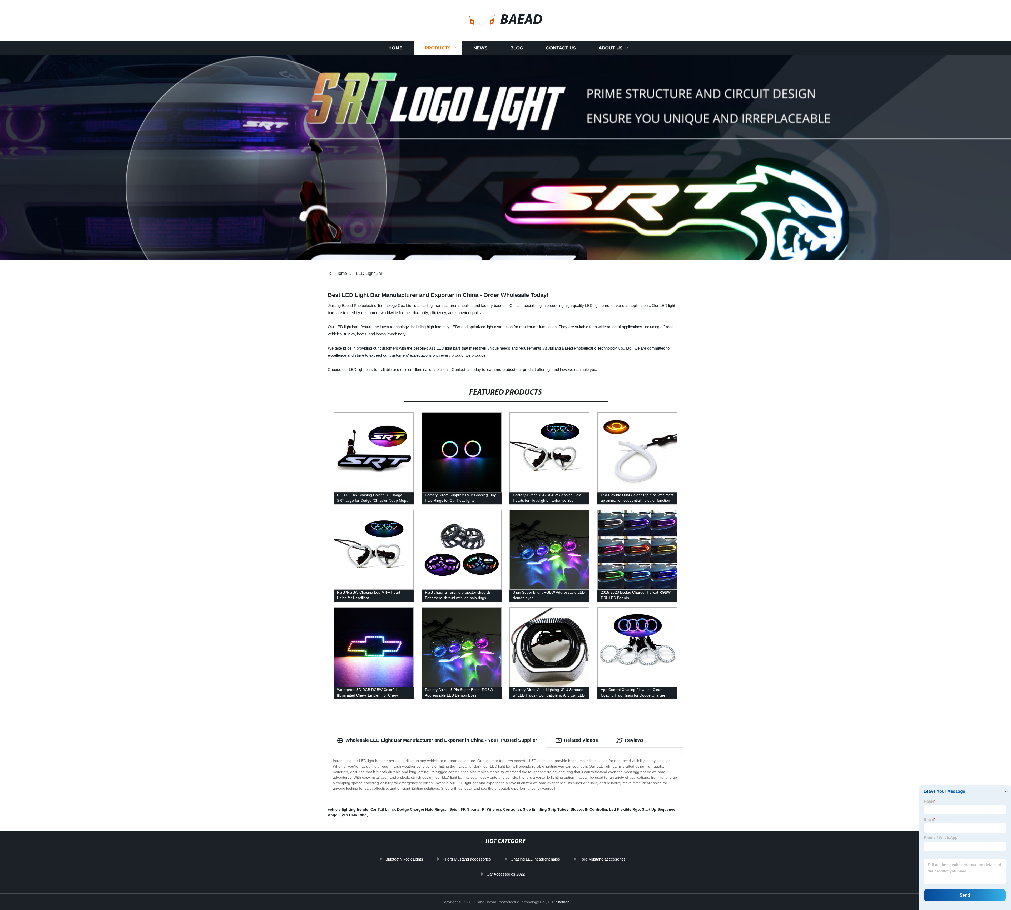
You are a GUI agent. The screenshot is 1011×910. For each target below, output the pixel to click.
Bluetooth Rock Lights (404, 859)
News (480, 48)
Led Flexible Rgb (624, 809)
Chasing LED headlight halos (535, 859)
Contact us (561, 48)
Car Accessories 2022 (506, 874)
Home (395, 48)
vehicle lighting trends (348, 809)
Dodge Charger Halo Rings (421, 809)
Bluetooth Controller (589, 809)
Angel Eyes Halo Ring (347, 815)
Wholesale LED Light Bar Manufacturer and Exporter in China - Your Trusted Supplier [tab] (441, 740)
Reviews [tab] (634, 740)
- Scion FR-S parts (463, 809)
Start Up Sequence (658, 809)
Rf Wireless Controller (501, 809)
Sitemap (562, 902)
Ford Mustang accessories (602, 859)
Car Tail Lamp (382, 809)
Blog (516, 48)
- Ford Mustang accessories (467, 859)
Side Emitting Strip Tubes (545, 809)
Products (438, 48)
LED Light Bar (369, 273)
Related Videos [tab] (581, 740)
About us (610, 48)
